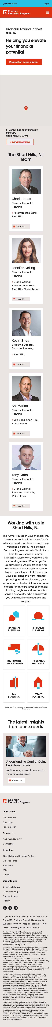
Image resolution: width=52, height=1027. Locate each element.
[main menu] (47, 12)
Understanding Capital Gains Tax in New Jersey (26, 763)
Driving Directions (20, 142)
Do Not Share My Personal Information (21, 927)
